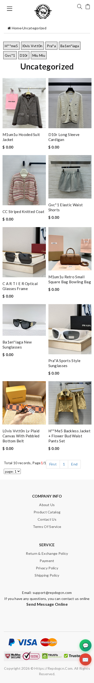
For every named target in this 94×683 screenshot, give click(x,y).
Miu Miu (38, 55)
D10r (24, 55)
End (74, 464)
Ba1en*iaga (69, 46)
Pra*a (51, 46)
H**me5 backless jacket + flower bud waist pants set (69, 436)
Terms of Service (47, 526)
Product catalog (47, 512)
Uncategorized (34, 28)
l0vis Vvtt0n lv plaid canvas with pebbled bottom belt (21, 436)
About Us (47, 505)
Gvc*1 (10, 55)
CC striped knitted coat (23, 211)
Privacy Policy (47, 568)
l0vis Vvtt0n (33, 46)
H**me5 (11, 46)
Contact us (47, 519)
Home (16, 28)
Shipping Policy (47, 575)
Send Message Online (47, 604)
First (53, 464)
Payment (47, 561)
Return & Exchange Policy (47, 553)
